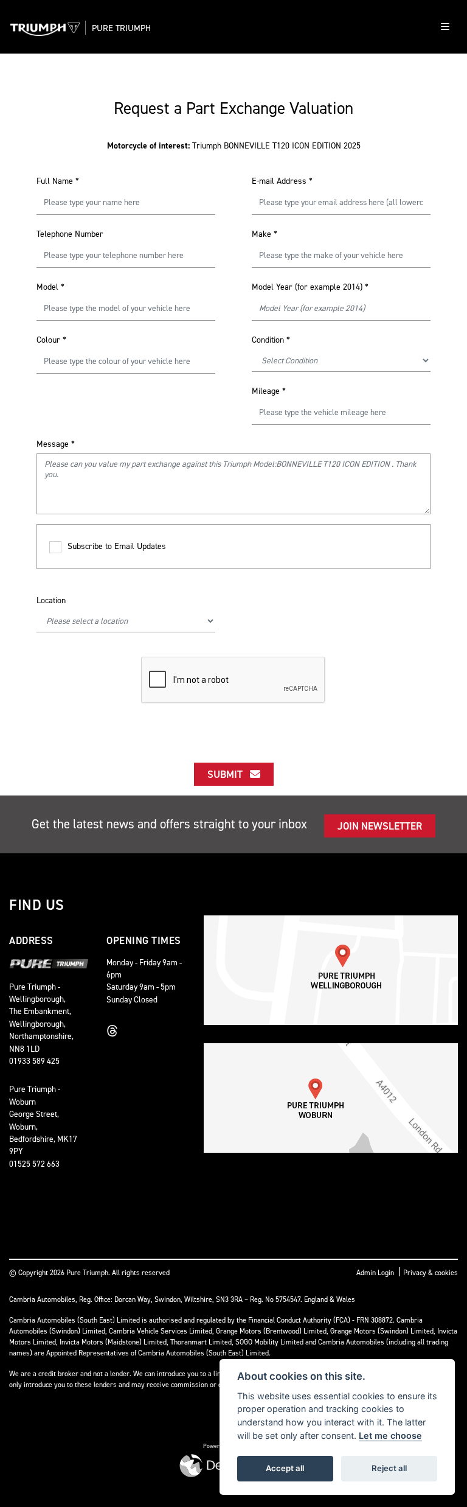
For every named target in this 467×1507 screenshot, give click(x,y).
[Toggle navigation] (445, 27)
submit (228, 774)
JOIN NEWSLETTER (379, 826)
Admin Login (375, 1273)
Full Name (57, 181)
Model (50, 287)
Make (264, 234)
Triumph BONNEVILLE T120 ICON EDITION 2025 (234, 146)
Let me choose (390, 1435)
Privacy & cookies (430, 1273)
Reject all (389, 1468)
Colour (51, 340)
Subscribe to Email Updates (116, 546)
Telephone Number (69, 234)
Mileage (269, 391)
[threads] (115, 1031)
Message (55, 444)
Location (51, 600)
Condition (271, 340)
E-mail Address (282, 181)
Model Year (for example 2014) (310, 287)
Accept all (285, 1468)
